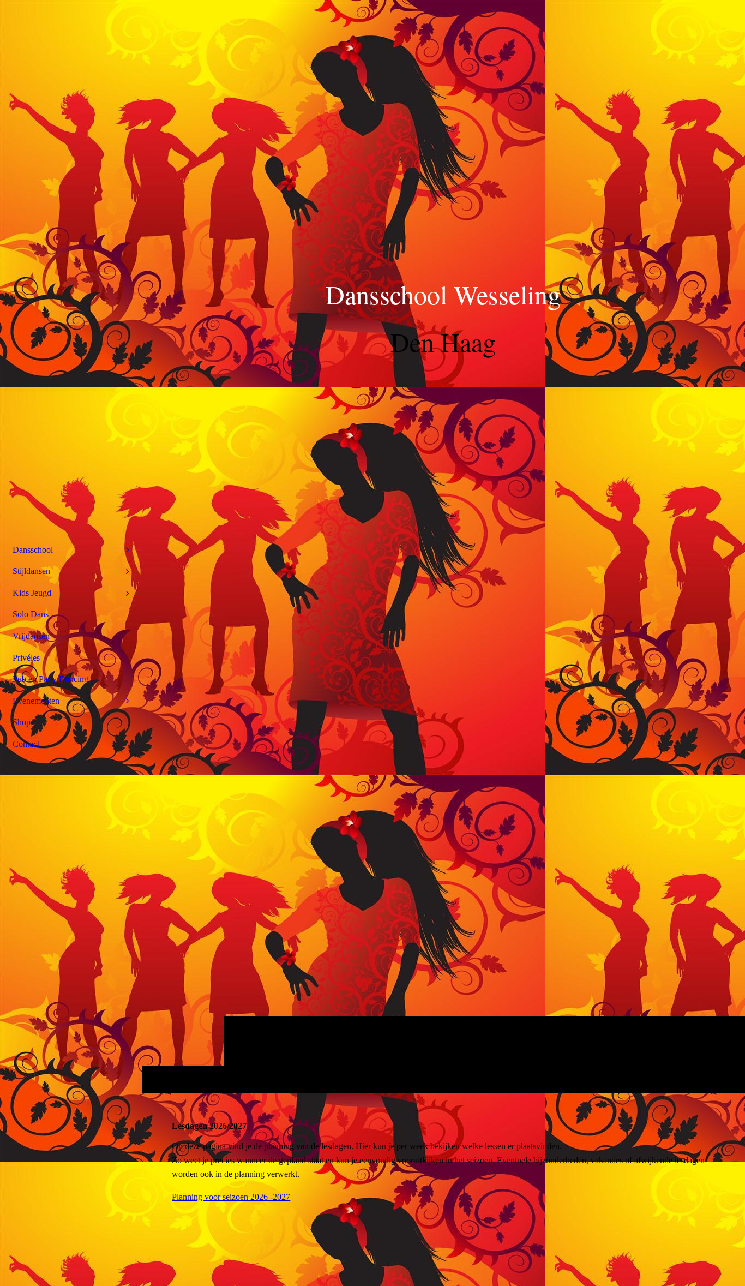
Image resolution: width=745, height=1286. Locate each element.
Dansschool (33, 549)
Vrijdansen (31, 636)
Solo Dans (31, 614)
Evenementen (36, 700)
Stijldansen (31, 571)
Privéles (26, 657)
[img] (443, 546)
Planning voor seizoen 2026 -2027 (231, 1196)
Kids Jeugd (32, 592)
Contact (26, 744)
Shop (22, 722)
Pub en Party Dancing (50, 679)
